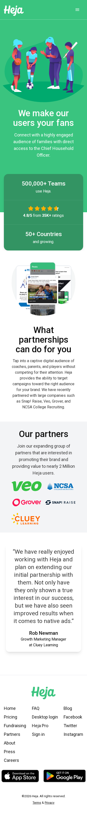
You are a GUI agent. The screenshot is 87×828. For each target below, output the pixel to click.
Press (9, 751)
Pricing (10, 716)
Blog (68, 708)
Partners (12, 734)
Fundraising (15, 725)
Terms (37, 802)
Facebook (73, 716)
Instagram (73, 734)
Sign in (38, 734)
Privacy (49, 802)
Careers (11, 760)
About (9, 742)
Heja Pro (40, 725)
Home (10, 708)
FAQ (35, 708)
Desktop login (45, 716)
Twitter (70, 725)
